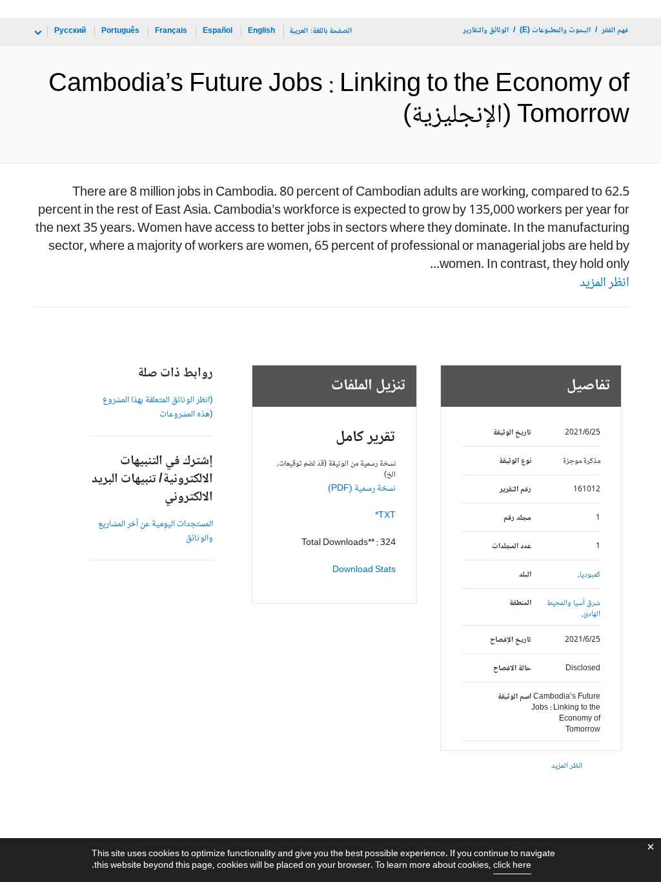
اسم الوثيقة (514, 697)
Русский (70, 31)
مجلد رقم (517, 518)
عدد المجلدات (511, 546)
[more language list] (37, 33)
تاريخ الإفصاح (510, 640)
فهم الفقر (615, 30)
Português (120, 31)
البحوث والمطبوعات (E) (555, 30)
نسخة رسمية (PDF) (362, 489)
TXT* (385, 516)
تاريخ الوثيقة (512, 432)
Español (217, 31)
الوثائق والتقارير (486, 30)
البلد (525, 574)
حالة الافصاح (512, 668)
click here (512, 866)
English (261, 31)
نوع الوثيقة (515, 461)
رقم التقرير (515, 489)
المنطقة (520, 603)
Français (171, 31)
